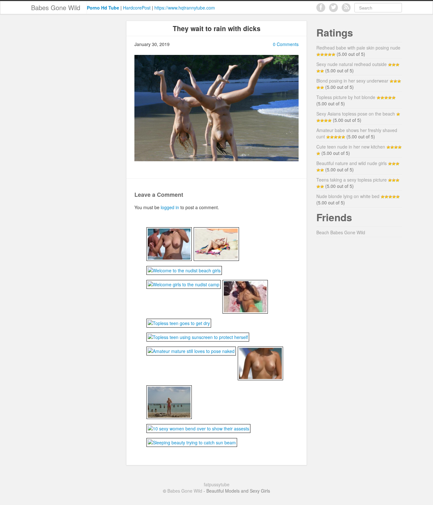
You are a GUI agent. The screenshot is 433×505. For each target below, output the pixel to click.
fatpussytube (216, 484)
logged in (170, 207)
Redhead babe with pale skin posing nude (358, 47)
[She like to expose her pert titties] (260, 363)
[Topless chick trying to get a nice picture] (169, 401)
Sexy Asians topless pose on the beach (355, 113)
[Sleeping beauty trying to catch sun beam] (191, 442)
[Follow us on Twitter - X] (333, 7)
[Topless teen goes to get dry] (178, 322)
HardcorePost (137, 7)
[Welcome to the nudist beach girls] (184, 270)
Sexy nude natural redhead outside (351, 64)
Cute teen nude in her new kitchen (350, 146)
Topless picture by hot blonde (345, 97)
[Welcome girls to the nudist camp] (183, 284)
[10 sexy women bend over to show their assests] (198, 428)
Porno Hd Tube (103, 7)
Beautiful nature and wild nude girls (351, 163)
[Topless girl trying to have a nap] (216, 243)
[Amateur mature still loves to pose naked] (191, 350)
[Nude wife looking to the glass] (169, 243)
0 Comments (286, 44)
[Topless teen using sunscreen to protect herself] (197, 336)
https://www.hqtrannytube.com (184, 7)
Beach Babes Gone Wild (340, 232)
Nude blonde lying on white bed (347, 196)
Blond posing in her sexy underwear (352, 80)
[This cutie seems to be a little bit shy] (245, 296)
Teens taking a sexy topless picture (351, 179)
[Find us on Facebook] (320, 7)
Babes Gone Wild (55, 7)
